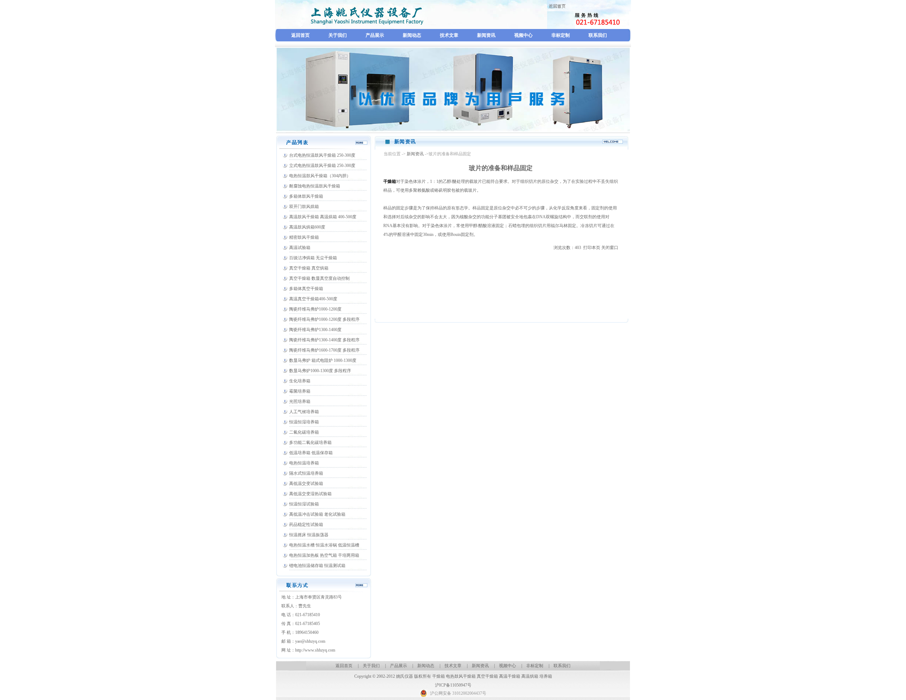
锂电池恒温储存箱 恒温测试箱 (317, 565)
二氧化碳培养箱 (304, 432)
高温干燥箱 (509, 676)
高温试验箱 (299, 247)
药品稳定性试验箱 (306, 524)
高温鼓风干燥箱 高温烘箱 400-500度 (322, 216)
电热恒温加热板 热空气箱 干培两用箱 (324, 555)
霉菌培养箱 (299, 391)
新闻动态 (412, 35)
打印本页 (591, 247)
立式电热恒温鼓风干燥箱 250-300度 (322, 165)
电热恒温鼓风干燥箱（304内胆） (320, 175)
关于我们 (337, 35)
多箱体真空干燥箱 (306, 288)
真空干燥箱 (487, 676)
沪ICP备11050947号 (453, 685)
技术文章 (449, 35)
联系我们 (598, 35)
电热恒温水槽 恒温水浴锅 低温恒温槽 (324, 545)
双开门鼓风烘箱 (304, 206)
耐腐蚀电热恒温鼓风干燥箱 (314, 186)
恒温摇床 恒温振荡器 (308, 534)
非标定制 (560, 35)
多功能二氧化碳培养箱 (310, 442)
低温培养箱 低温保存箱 (311, 452)
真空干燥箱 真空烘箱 (308, 268)
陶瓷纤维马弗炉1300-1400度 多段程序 (324, 339)
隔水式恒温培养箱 (306, 473)
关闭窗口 (609, 247)
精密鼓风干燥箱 (304, 237)
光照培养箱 (299, 401)
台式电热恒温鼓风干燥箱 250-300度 (322, 155)
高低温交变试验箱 (306, 483)
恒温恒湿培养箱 (304, 422)
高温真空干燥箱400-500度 (313, 298)
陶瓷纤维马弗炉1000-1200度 (315, 309)
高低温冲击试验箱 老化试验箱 (317, 514)
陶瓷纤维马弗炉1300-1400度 (315, 329)
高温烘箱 (529, 676)
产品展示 (375, 35)
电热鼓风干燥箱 (461, 676)
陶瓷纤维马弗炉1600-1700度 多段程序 (324, 350)
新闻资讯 (486, 35)
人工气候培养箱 (304, 411)
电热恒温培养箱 (304, 463)
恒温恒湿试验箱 (304, 504)
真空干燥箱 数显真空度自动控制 (319, 278)
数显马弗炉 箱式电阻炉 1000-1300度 (322, 360)
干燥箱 (438, 676)
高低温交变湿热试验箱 (310, 493)
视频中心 (523, 35)
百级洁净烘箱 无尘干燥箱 (313, 257)
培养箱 (545, 676)
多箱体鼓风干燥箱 (306, 196)
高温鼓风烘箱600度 (307, 227)
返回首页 (300, 35)
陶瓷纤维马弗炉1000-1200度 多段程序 (324, 319)
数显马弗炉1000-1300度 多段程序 (320, 370)
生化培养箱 (299, 380)
